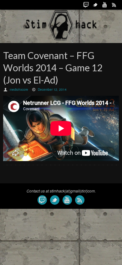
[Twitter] (95, 4)
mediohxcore (19, 89)
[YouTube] (104, 4)
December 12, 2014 (52, 89)
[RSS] (114, 4)
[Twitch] (86, 4)
